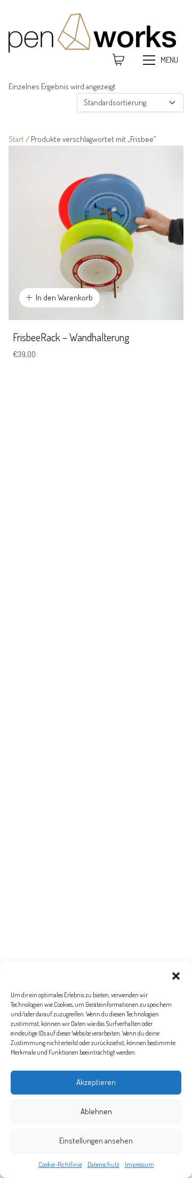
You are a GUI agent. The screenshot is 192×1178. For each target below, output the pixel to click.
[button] (176, 974)
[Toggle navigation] (161, 60)
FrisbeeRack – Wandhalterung (71, 337)
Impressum (139, 1164)
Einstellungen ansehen (96, 1140)
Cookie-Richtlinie (60, 1164)
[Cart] (118, 60)
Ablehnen (96, 1111)
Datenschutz (103, 1164)
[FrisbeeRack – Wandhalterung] (96, 233)
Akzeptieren (96, 1082)
